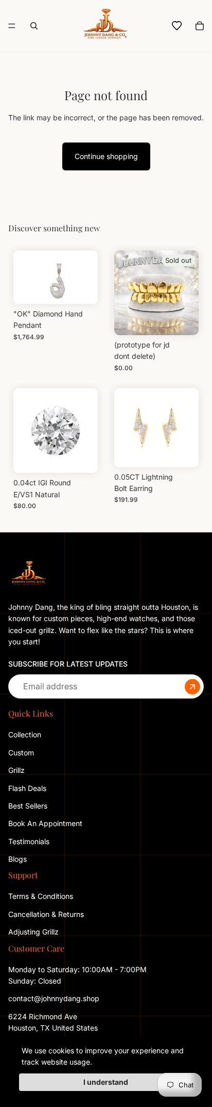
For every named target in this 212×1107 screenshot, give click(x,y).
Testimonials (28, 841)
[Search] (34, 25)
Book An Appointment (45, 823)
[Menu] (12, 26)
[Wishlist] (177, 25)
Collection (24, 734)
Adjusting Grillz (34, 931)
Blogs (17, 859)
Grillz (16, 770)
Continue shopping (106, 156)
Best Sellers (27, 805)
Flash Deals (27, 787)
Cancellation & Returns (46, 914)
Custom (21, 752)
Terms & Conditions (40, 896)
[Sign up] (192, 686)
